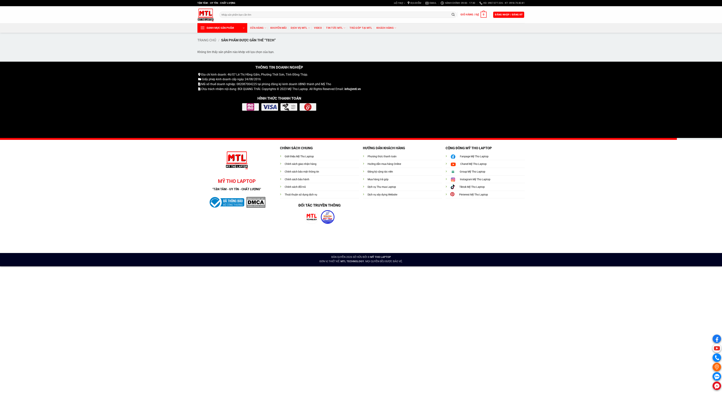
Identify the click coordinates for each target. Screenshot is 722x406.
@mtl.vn (355, 89)
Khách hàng (385, 28)
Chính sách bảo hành (297, 179)
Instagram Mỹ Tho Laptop (475, 179)
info (347, 89)
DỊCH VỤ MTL (299, 28)
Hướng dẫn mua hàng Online (384, 164)
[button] (473, 14)
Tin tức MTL (334, 28)
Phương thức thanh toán (382, 156)
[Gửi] (453, 14)
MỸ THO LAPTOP (380, 257)
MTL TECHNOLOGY (352, 261)
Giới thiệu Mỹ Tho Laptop (299, 156)
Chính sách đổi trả (295, 187)
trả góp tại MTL (361, 28)
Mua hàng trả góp (378, 179)
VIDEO (318, 28)
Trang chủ (206, 40)
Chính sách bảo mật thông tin (302, 171)
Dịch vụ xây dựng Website (382, 194)
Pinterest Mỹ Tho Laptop (473, 194)
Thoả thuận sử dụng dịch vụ (301, 194)
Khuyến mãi (278, 28)
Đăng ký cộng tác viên (380, 171)
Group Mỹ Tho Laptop (472, 171)
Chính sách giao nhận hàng (300, 164)
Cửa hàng (257, 28)
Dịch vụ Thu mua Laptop (382, 187)
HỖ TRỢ (398, 3)
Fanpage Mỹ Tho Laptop (474, 156)
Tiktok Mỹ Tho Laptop (472, 187)
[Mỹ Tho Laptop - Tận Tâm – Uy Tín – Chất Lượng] (205, 15)
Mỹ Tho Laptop (297, 89)
